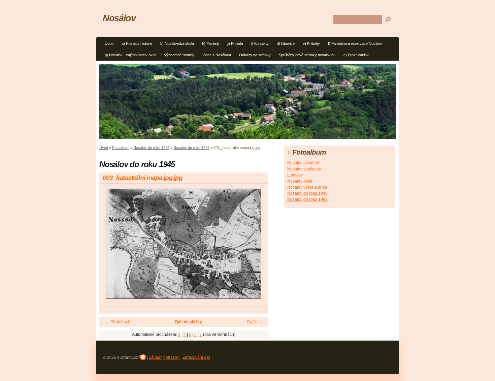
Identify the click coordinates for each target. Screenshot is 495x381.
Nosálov (119, 18)
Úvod (109, 43)
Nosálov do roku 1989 (307, 199)
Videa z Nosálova (216, 55)
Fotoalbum (120, 148)
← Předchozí (117, 322)
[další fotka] (256, 247)
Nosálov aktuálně (303, 163)
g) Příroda (235, 43)
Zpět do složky (188, 322)
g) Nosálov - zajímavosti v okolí (130, 55)
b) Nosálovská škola (177, 43)
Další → (254, 322)
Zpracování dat (196, 357)
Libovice (295, 175)
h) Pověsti (210, 43)
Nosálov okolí (299, 181)
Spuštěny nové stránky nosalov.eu (307, 55)
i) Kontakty (260, 43)
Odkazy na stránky (255, 55)
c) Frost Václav (356, 55)
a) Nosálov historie (137, 43)
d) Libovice (286, 43)
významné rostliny (179, 55)
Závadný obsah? (164, 357)
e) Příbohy (311, 43)
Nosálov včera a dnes (307, 187)
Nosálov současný (304, 169)
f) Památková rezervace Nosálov (355, 43)
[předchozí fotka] (110, 247)
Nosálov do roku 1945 (151, 148)
